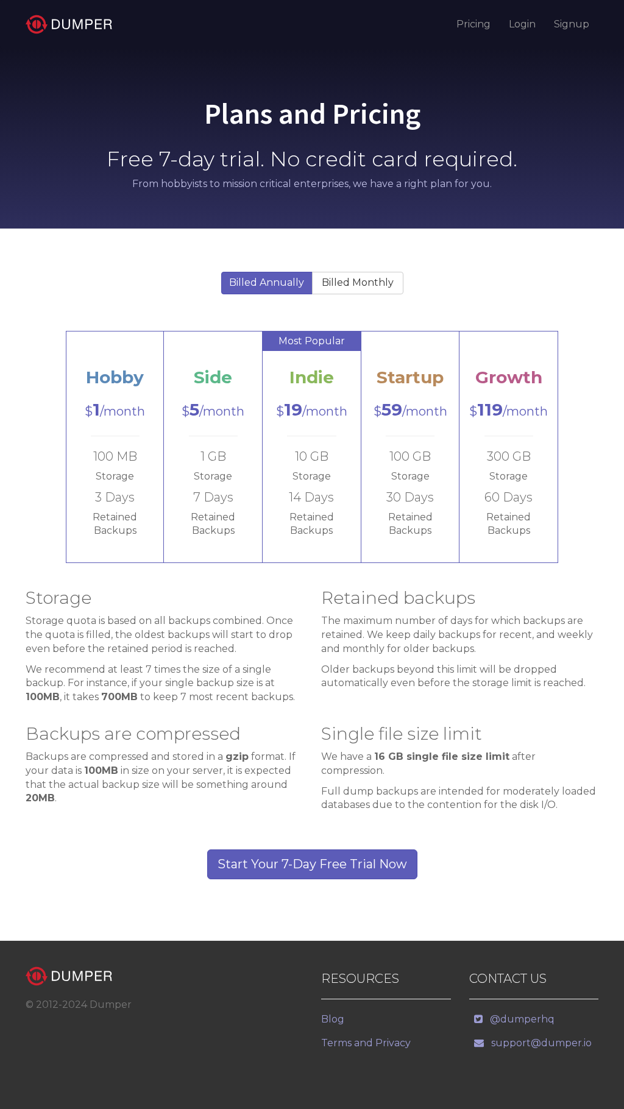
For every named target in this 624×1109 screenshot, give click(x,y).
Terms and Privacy (366, 1043)
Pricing (473, 24)
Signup (571, 24)
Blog (332, 1019)
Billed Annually (266, 282)
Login (522, 24)
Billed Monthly (358, 282)
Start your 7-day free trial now (312, 864)
